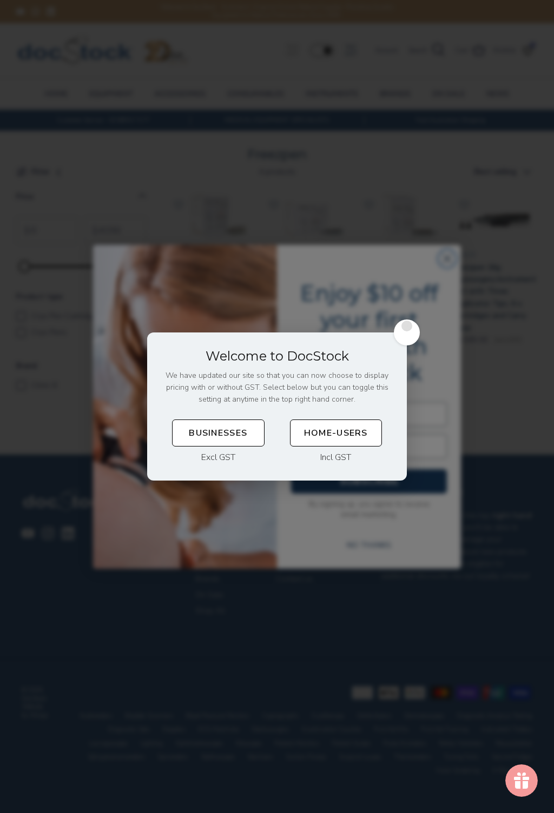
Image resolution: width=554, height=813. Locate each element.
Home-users (336, 433)
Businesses (218, 433)
